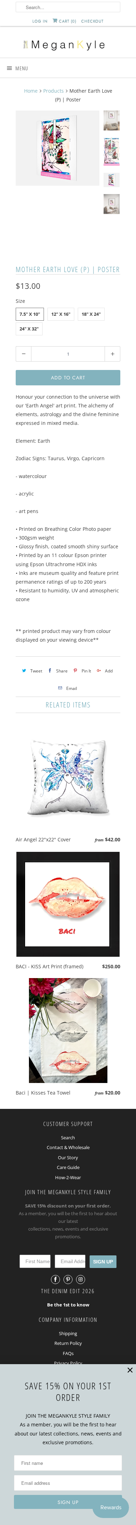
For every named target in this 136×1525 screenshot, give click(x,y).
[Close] (130, 1370)
